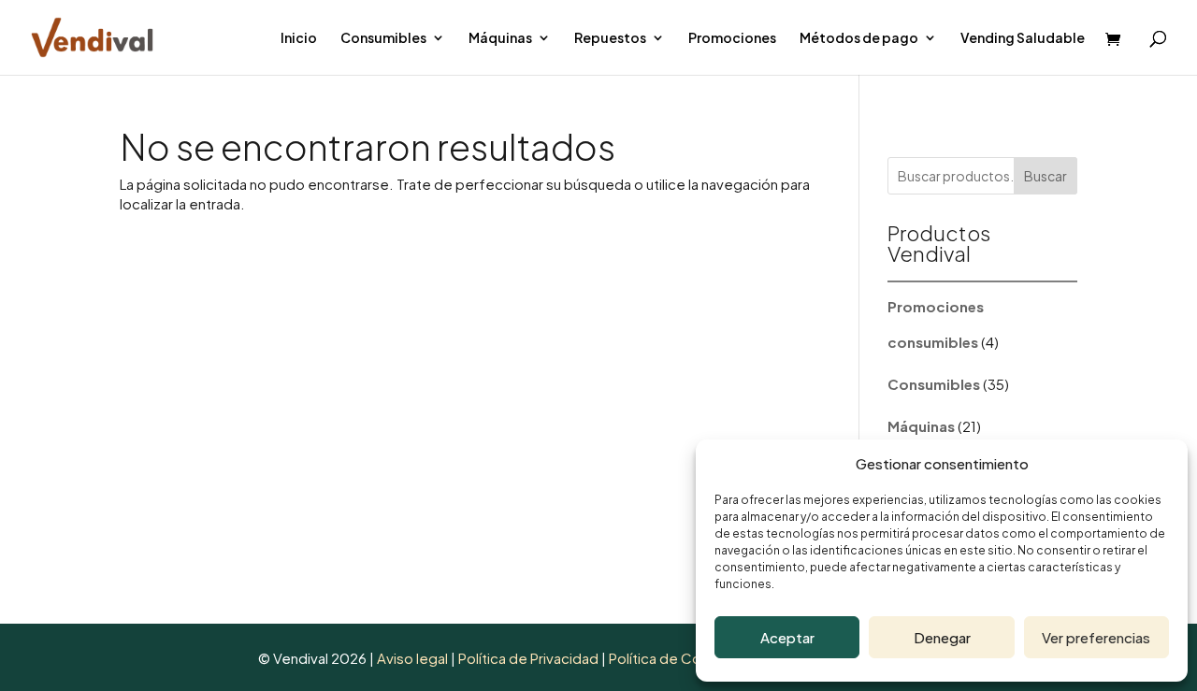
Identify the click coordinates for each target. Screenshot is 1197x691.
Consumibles (383, 38)
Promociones (732, 38)
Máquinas (500, 38)
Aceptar (787, 637)
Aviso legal (412, 658)
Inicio (299, 38)
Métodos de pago (859, 38)
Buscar (1045, 175)
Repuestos (610, 38)
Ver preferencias (1096, 637)
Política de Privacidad (529, 658)
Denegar (942, 637)
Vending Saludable (1022, 38)
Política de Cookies (673, 658)
